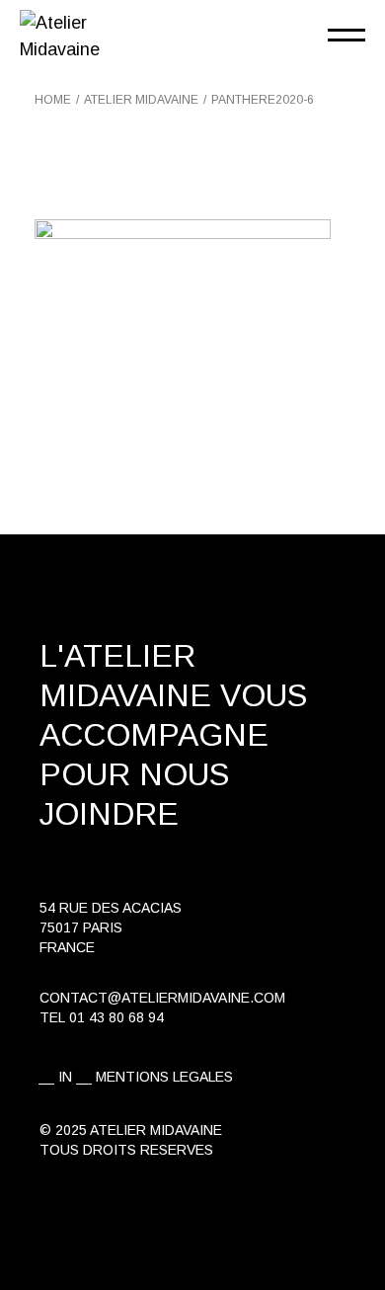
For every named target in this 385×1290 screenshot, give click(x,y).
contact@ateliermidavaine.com (162, 998)
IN (65, 1077)
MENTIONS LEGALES (164, 1077)
